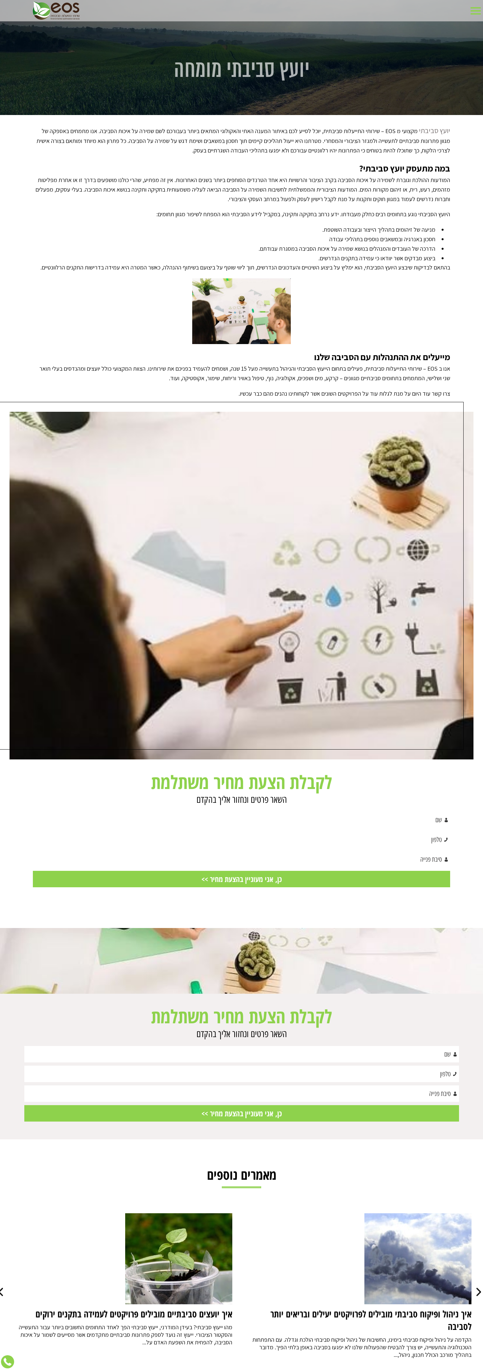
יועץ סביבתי (437, 129)
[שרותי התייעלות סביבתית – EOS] (56, 11)
